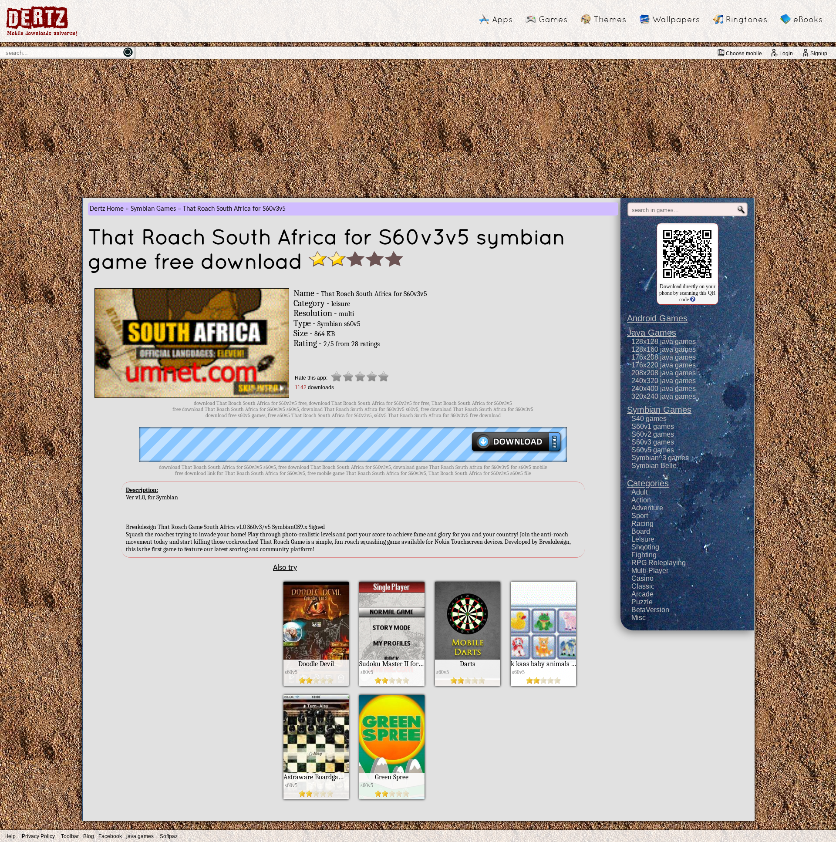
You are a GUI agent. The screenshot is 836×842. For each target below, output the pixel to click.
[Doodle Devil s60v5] (316, 684)
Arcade (642, 594)
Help (10, 836)
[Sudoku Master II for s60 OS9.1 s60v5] (392, 684)
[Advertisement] (418, 128)
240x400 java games (663, 388)
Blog (88, 836)
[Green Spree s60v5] (392, 797)
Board (640, 531)
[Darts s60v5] (467, 684)
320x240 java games (663, 396)
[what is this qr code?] (692, 299)
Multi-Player (649, 570)
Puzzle (642, 602)
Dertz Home (107, 208)
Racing (642, 523)
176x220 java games (663, 365)
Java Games (651, 332)
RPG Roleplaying (658, 562)
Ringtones (746, 19)
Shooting (645, 547)
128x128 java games (663, 341)
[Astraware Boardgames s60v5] (316, 797)
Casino (642, 578)
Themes (609, 19)
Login (786, 54)
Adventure (647, 508)
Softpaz (169, 836)
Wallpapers (676, 19)
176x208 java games (663, 357)
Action (641, 500)
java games (140, 836)
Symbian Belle (654, 465)
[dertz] (41, 35)
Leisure (642, 539)
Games (553, 19)
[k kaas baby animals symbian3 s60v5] (543, 684)
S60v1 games (652, 426)
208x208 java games (663, 373)
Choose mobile (744, 54)
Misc (638, 617)
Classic (642, 586)
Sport (639, 515)
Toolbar (70, 836)
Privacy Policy (38, 836)
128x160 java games (663, 349)
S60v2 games (652, 434)
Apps (502, 19)
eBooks (808, 19)
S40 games (649, 418)
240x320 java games (663, 380)
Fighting (644, 555)
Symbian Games (153, 208)
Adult (639, 492)
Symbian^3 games (660, 457)
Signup (818, 54)
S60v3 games (652, 442)
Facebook (110, 836)
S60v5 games (652, 450)
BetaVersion (650, 609)
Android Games (657, 318)
